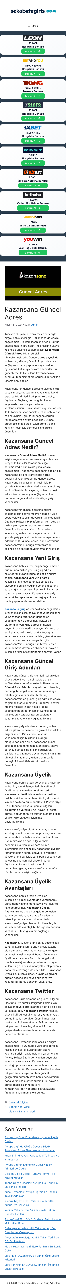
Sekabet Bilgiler (18, 1102)
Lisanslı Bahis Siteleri (22, 1111)
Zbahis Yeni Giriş (19, 1106)
